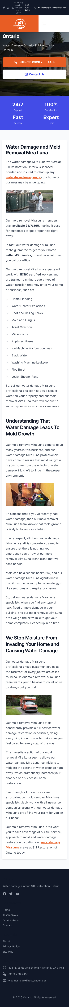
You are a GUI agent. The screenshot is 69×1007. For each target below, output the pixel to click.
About (6, 941)
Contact (7, 925)
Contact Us (36, 74)
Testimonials (10, 915)
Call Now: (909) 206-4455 (36, 62)
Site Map (8, 951)
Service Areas (11, 920)
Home (6, 909)
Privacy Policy (11, 946)
